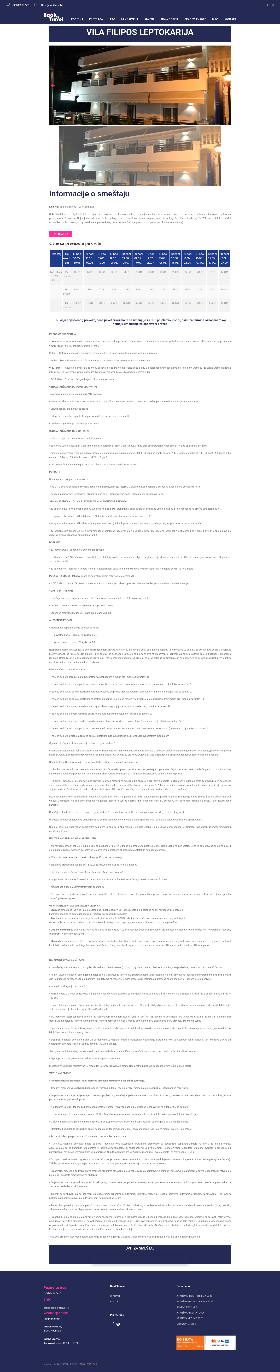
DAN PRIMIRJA (130, 19)
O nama (115, 1295)
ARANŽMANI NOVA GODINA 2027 (194, 1301)
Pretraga (96, 19)
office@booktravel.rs (51, 5)
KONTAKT (231, 19)
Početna (77, 19)
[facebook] (267, 5)
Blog (215, 19)
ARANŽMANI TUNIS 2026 (189, 1318)
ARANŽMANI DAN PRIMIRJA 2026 (194, 1295)
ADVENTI (149, 19)
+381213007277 (20, 5)
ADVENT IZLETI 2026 (187, 1307)
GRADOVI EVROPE (195, 19)
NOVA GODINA (170, 19)
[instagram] (273, 5)
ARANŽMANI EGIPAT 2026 (190, 1312)
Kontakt (115, 1301)
